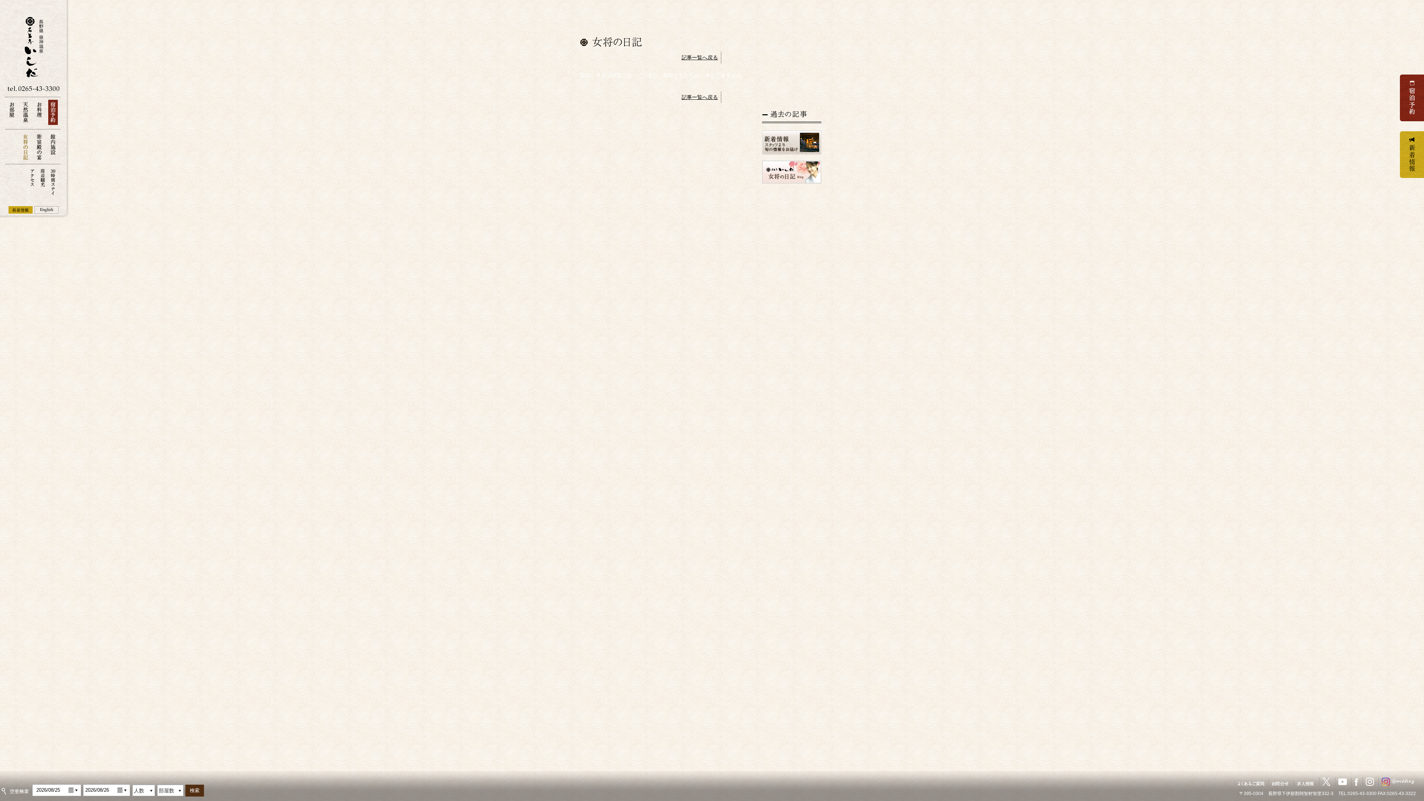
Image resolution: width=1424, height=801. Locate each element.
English (46, 210)
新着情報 (21, 210)
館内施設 (53, 146)
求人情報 (1306, 783)
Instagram (1370, 782)
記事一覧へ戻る (700, 57)
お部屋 (12, 114)
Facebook (1356, 782)
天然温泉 (25, 114)
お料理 (39, 114)
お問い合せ (1280, 783)
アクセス (32, 181)
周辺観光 (42, 181)
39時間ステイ (53, 181)
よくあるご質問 (1251, 783)
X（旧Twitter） (1326, 782)
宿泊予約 (53, 114)
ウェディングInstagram (1399, 782)
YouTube (1342, 782)
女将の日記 (25, 146)
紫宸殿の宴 (39, 146)
